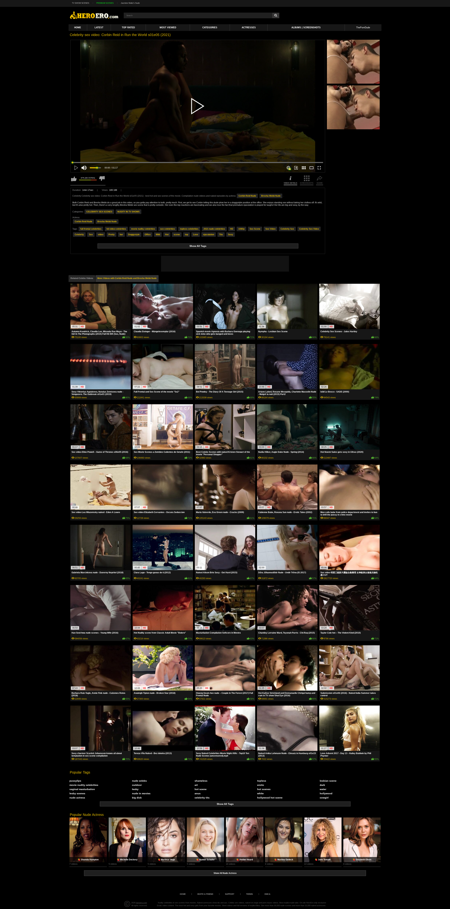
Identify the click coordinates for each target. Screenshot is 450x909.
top (186, 234)
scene (177, 234)
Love (195, 234)
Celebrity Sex (287, 229)
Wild (158, 234)
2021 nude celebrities (214, 229)
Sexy (230, 234)
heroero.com (141, 903)
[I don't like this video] (101, 180)
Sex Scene (255, 229)
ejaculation (208, 234)
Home (77, 27)
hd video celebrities (116, 229)
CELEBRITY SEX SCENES (99, 211)
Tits (221, 234)
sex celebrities (167, 229)
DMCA (267, 894)
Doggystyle (134, 234)
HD (231, 229)
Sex (91, 234)
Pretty (111, 234)
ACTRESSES (249, 27)
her (121, 234)
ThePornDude (363, 27)
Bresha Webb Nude (271, 196)
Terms (249, 894)
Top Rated (128, 27)
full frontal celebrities (90, 229)
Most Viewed (168, 27)
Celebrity (79, 234)
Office (148, 234)
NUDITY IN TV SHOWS (128, 211)
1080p (241, 229)
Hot (167, 234)
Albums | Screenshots (306, 27)
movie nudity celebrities (143, 229)
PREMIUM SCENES (105, 3)
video (100, 234)
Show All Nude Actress (225, 873)
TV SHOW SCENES (80, 3)
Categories (209, 27)
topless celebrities (189, 229)
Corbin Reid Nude (247, 196)
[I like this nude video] (73, 180)
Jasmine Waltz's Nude (130, 3)
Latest (99, 27)
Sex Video (270, 229)
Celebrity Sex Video (309, 229)
